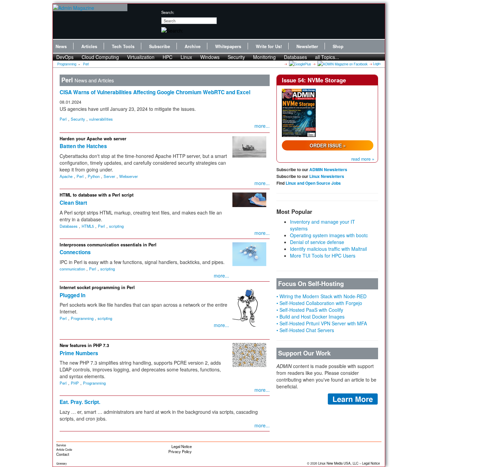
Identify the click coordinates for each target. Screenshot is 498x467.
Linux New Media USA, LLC (338, 463)
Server (109, 176)
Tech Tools (123, 46)
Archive (193, 46)
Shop (338, 46)
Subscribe (159, 46)
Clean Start (73, 202)
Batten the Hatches (83, 146)
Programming (66, 64)
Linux (186, 57)
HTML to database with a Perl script (96, 195)
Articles (89, 46)
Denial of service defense (317, 242)
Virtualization (140, 57)
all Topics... (327, 57)
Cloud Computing (100, 57)
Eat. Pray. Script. (80, 402)
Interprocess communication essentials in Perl (108, 245)
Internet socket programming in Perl (97, 287)
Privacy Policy (180, 451)
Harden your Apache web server (93, 139)
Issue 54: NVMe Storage (314, 80)
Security (236, 57)
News (61, 46)
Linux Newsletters (326, 176)
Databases (295, 57)
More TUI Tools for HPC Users (322, 255)
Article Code (64, 449)
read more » (362, 159)
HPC (167, 57)
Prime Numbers (79, 353)
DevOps (65, 57)
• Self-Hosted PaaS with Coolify (309, 309)
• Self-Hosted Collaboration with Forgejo (319, 303)
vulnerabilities (101, 119)
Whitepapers (228, 46)
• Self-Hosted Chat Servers (305, 330)
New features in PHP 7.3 (84, 345)
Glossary (61, 463)
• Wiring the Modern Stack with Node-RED (321, 296)
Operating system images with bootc (329, 235)
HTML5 (88, 226)
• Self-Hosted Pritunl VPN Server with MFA (321, 323)
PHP (75, 383)
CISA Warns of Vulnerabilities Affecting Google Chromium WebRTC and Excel (155, 92)
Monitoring (264, 57)
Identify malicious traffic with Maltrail (328, 248)
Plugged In (72, 295)
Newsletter (307, 46)
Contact (62, 454)
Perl (86, 64)
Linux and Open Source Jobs (313, 183)
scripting (116, 226)
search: (167, 12)
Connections (75, 252)
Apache (66, 176)
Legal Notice (181, 446)
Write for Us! (269, 46)
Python (94, 176)
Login (376, 63)
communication (72, 268)
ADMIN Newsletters (328, 169)
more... (262, 125)
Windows (210, 57)
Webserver (128, 176)
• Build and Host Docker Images (310, 316)
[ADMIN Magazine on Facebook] (342, 63)
